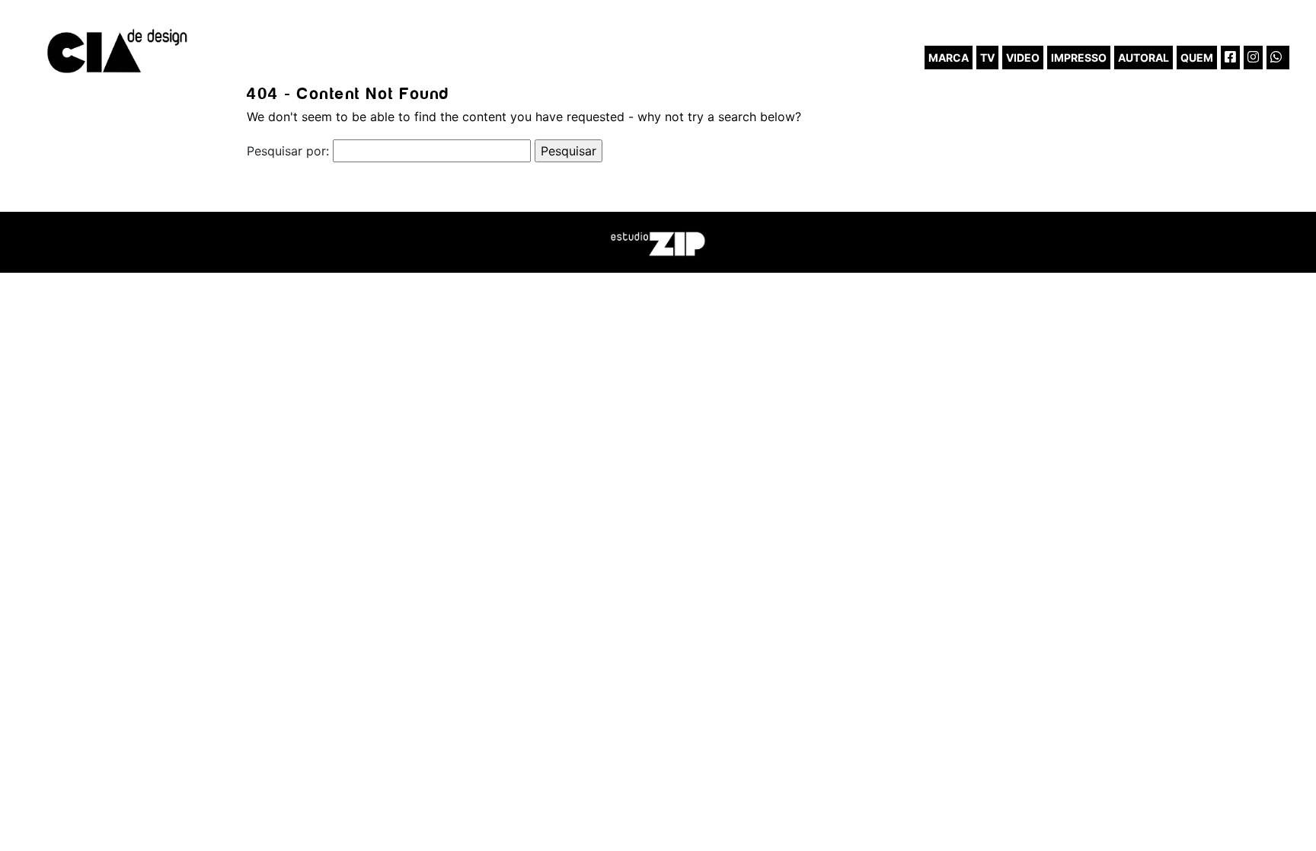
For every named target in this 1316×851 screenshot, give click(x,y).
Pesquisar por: (288, 150)
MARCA (948, 57)
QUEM (1196, 57)
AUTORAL (1143, 57)
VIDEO (1023, 57)
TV (987, 57)
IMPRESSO (1079, 57)
